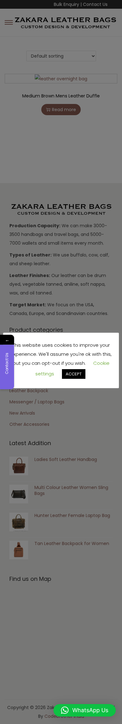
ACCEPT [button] (74, 374)
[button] (84, 710)
